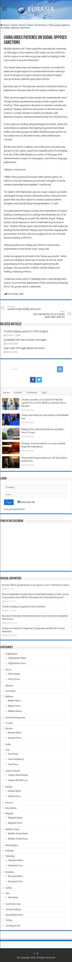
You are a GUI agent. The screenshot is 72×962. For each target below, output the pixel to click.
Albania (9, 685)
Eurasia (9, 728)
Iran (7, 749)
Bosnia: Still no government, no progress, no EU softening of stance (36, 585)
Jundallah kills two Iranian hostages (25, 339)
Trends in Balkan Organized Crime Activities (23, 606)
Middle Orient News (18, 833)
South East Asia (12, 904)
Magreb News (15, 817)
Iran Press (13, 764)
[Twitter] (39, 380)
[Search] (60, 369)
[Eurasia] (36, 9)
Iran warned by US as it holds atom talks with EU (49, 314)
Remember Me (27, 502)
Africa (8, 669)
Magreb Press (15, 823)
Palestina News (15, 860)
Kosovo (9, 802)
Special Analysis (13, 909)
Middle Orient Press (18, 838)
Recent (6, 392)
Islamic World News (37, 25)
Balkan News (14, 700)
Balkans (9, 696)
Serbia (8, 888)
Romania (9, 872)
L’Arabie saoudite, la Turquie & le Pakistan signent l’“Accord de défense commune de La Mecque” (43, 402)
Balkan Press (14, 706)
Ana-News (10, 691)
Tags (44, 392)
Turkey (8, 920)
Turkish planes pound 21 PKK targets (26, 331)
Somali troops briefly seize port (24, 307)
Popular (18, 392)
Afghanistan (11, 653)
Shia (7, 893)
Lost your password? (14, 509)
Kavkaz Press (14, 796)
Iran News (13, 754)
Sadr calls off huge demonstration (24, 348)
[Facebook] (33, 380)
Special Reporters (14, 914)
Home (5, 25)
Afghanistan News (17, 658)
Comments (31, 392)
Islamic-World (18, 25)
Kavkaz (8, 786)
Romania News (15, 876)
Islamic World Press (18, 780)
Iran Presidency (16, 759)
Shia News (13, 897)
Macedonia (11, 808)
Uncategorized (12, 925)
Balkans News (15, 711)
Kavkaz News (14, 791)
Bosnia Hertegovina (15, 717)
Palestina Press (15, 865)
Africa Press (14, 679)
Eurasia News (14, 732)
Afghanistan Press (17, 663)
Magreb (9, 813)
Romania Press (15, 881)
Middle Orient (12, 829)
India (8, 744)
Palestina (9, 856)
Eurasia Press (14, 737)
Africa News (14, 674)
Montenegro (11, 845)
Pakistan (9, 850)
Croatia (9, 723)
